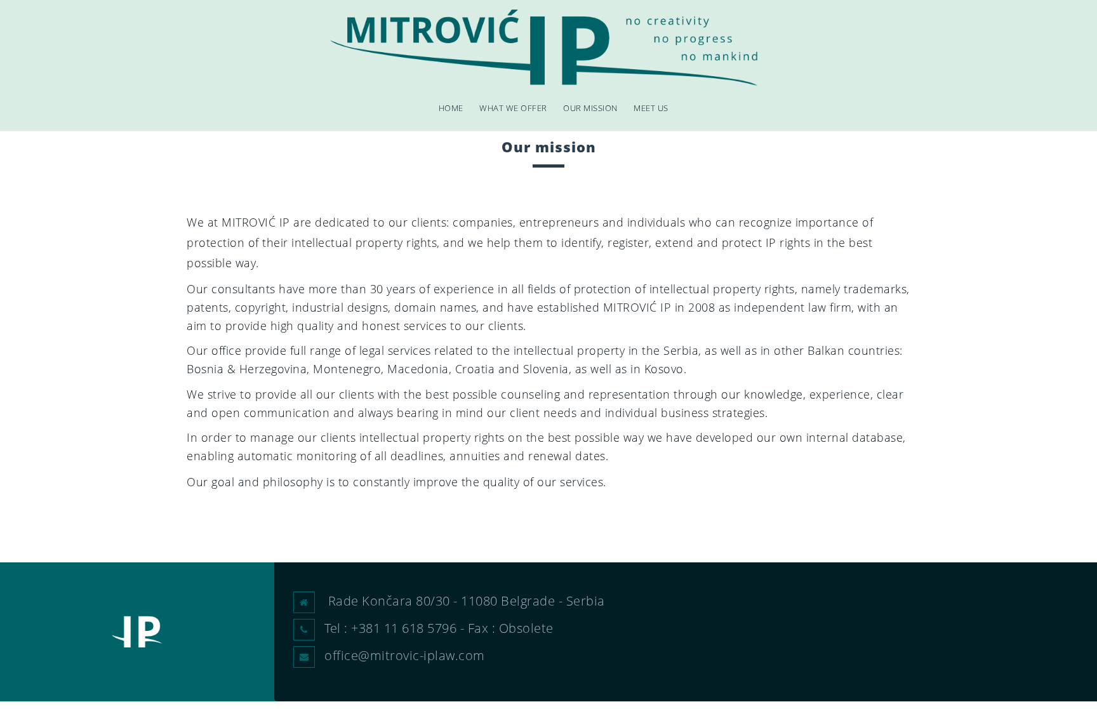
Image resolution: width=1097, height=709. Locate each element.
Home (451, 108)
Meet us (651, 108)
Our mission (590, 108)
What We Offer (513, 108)
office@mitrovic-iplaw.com (404, 655)
